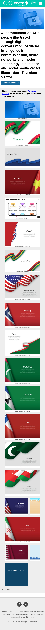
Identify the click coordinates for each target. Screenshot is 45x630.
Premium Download (11, 83)
